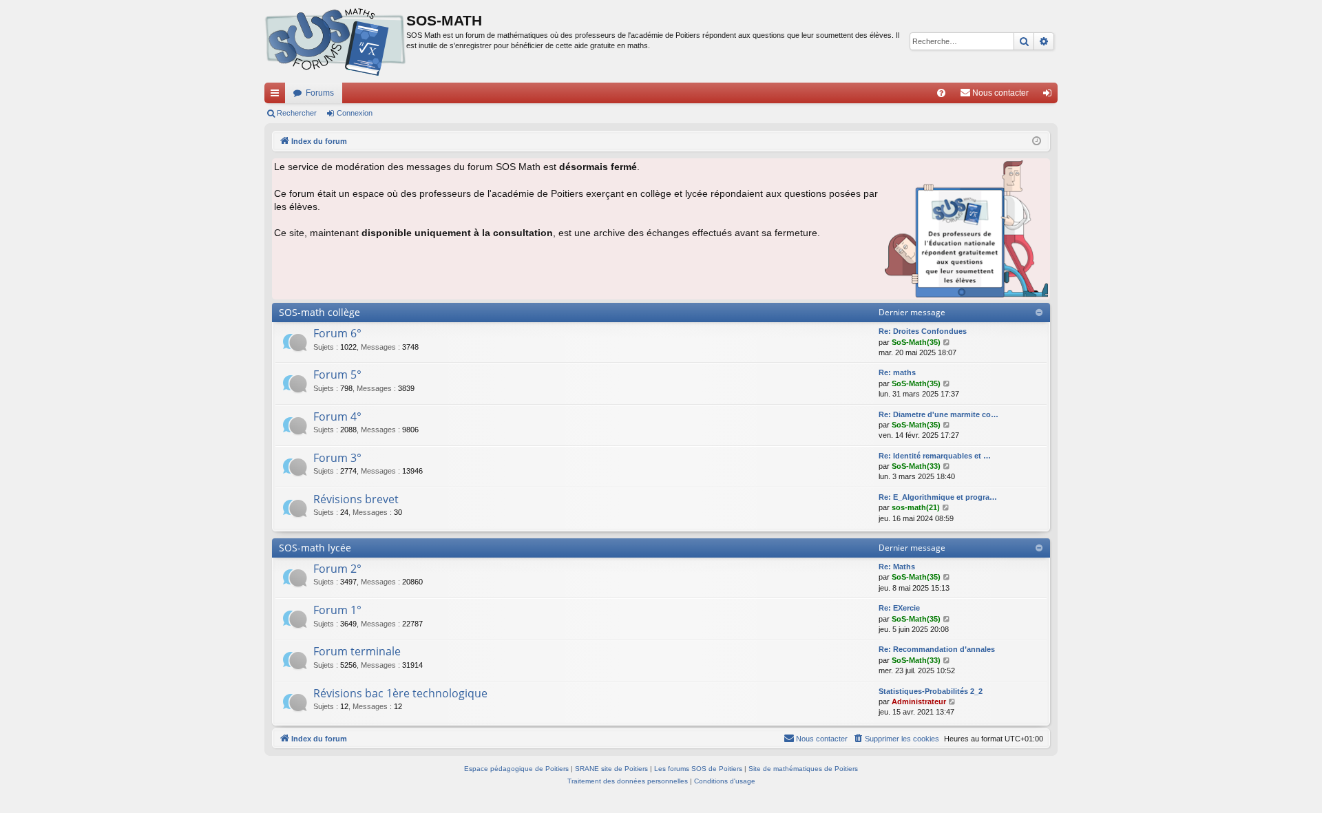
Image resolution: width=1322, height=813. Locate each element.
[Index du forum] (335, 41)
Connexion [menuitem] (1050, 95)
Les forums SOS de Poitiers (698, 768)
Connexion (355, 113)
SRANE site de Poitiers (611, 768)
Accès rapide (277, 95)
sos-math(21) (916, 507)
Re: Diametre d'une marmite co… (938, 414)
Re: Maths (897, 566)
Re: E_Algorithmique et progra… (938, 497)
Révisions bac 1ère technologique (400, 693)
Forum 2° (337, 568)
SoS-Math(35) (916, 342)
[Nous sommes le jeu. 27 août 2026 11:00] (1036, 141)
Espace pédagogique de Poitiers (516, 768)
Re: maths (897, 372)
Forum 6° (337, 333)
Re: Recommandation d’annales (937, 649)
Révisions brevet (356, 499)
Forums (320, 93)
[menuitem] (941, 93)
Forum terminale (357, 651)
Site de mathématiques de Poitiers (803, 768)
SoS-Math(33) (916, 466)
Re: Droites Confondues (923, 331)
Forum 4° (337, 416)
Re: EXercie (899, 608)
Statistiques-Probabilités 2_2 (931, 691)
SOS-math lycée (315, 547)
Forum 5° (337, 374)
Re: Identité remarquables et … (935, 456)
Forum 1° (337, 609)
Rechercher (297, 113)
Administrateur (919, 701)
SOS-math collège (319, 312)
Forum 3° (337, 457)
